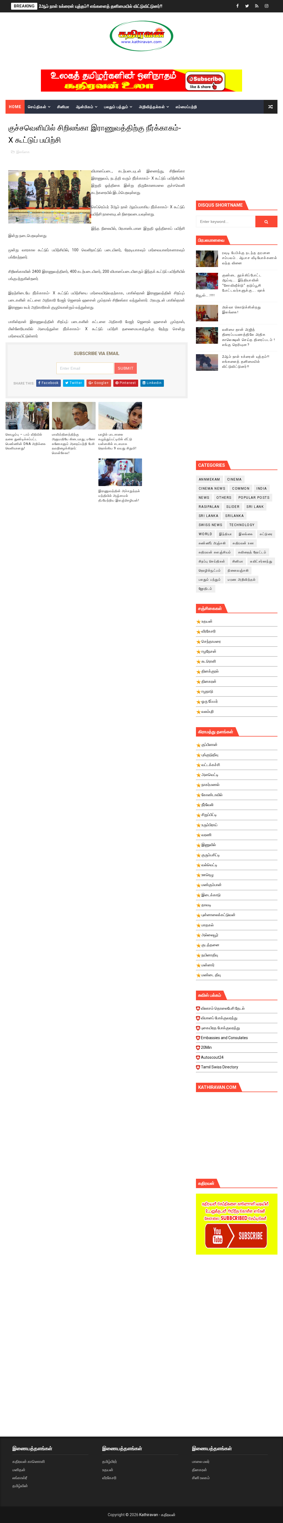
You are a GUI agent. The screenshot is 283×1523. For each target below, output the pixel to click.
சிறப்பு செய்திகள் (212, 561)
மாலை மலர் (200, 1461)
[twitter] (247, 6)
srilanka (234, 516)
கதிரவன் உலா (243, 543)
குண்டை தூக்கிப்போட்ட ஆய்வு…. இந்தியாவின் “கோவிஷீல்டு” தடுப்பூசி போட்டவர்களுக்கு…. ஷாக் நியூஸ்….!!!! (231, 285)
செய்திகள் (37, 107)
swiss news (210, 525)
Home (15, 107)
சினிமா (63, 107)
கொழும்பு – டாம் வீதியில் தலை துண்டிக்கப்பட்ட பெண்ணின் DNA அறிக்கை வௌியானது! (26, 441)
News (204, 498)
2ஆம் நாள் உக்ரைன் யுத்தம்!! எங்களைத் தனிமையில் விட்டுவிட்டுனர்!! (100, 6)
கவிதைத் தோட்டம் (252, 552)
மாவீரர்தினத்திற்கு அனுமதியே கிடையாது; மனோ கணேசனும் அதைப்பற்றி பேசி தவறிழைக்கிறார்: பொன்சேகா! (73, 444)
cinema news (212, 488)
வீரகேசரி (109, 1478)
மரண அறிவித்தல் (242, 580)
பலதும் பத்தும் (116, 107)
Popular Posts (254, 498)
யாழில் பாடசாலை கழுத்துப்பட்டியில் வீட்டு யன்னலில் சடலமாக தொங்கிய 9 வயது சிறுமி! (117, 441)
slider (233, 507)
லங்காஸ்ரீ (19, 1478)
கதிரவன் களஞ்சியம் (215, 552)
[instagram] (266, 6)
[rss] (257, 6)
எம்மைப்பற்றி (186, 107)
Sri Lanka (209, 516)
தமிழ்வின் (20, 1486)
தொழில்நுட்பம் (210, 570)
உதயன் (107, 1470)
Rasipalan (209, 507)
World (206, 534)
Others (224, 498)
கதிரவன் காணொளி (28, 1461)
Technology (242, 525)
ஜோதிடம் (206, 589)
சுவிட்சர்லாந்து (261, 561)
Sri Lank (255, 507)
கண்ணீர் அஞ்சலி (212, 543)
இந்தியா (225, 534)
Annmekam (209, 479)
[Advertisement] (239, 156)
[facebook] (237, 6)
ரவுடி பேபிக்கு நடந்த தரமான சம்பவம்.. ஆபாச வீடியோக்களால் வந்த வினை (249, 258)
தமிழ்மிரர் (109, 1461)
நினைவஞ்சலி (238, 570)
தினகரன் (199, 1470)
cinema (234, 479)
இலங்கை (23, 152)
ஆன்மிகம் (84, 107)
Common (241, 488)
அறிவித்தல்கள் (152, 107)
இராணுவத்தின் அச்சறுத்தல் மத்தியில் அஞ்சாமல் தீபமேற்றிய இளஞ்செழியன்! (119, 495)
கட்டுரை (266, 534)
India (261, 488)
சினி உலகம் (201, 1478)
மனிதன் (18, 1470)
